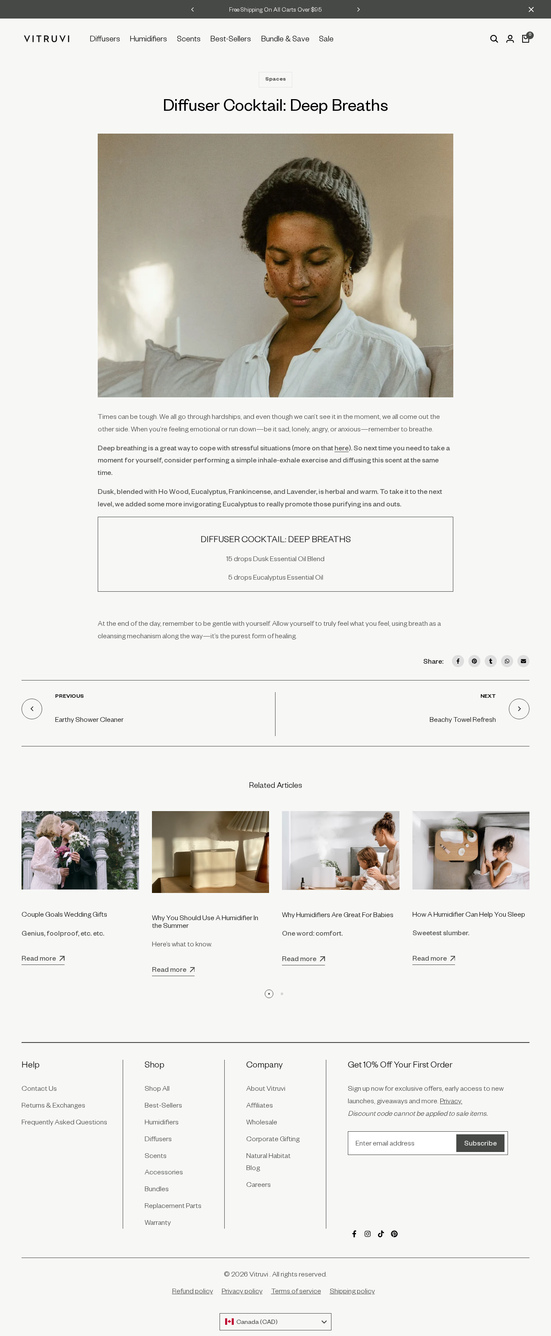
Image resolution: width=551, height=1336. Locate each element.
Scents (156, 1155)
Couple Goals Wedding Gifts (64, 914)
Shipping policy (352, 1291)
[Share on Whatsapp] (507, 661)
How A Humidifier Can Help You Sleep (468, 914)
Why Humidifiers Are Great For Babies (337, 914)
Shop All (157, 1088)
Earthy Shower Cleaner (89, 719)
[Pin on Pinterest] (474, 661)
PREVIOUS (69, 697)
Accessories (164, 1172)
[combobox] (275, 1321)
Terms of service (296, 1291)
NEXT (488, 697)
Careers (258, 1184)
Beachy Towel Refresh (463, 719)
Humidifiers (162, 1122)
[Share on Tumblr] (491, 661)
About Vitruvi (265, 1088)
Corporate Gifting (273, 1138)
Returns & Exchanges (53, 1105)
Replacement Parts (173, 1205)
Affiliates (259, 1105)
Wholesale (261, 1122)
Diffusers (158, 1138)
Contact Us (39, 1088)
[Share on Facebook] (458, 661)
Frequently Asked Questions (64, 1122)
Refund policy (192, 1291)
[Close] (529, 9)
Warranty (158, 1222)
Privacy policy (242, 1291)
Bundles (157, 1188)
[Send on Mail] (523, 661)
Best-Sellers (163, 1105)
